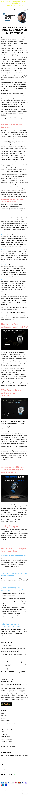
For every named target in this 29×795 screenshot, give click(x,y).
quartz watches (15, 651)
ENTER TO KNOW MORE (7, 760)
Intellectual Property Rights (8, 746)
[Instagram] (7, 774)
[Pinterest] (9, 774)
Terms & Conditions (6, 739)
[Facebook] (2, 774)
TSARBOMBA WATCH (9, 790)
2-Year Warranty (5, 720)
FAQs (2, 731)
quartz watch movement (6, 651)
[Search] (4, 9)
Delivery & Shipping (6, 741)
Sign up (5, 769)
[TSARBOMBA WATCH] (14, 10)
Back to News (14, 654)
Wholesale (4, 715)
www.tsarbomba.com (14, 5)
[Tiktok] (12, 774)
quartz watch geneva (16, 649)
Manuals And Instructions (8, 723)
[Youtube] (4, 774)
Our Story (3, 713)
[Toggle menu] (1, 9)
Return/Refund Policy (6, 744)
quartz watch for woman (6, 649)
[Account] (24, 9)
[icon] (14, 774)
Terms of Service (5, 736)
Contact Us (4, 718)
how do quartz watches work (10, 648)
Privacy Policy (4, 734)
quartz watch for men (21, 648)
